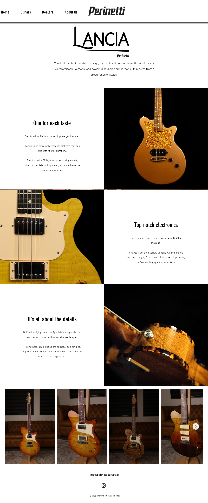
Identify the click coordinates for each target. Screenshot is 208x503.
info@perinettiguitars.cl (104, 475)
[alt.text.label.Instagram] (104, 485)
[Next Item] (196, 426)
